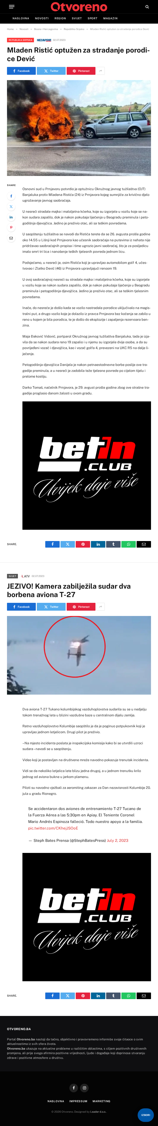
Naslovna (21, 18)
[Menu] (11, 6)
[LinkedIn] (11, 217)
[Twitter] (11, 206)
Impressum (78, 1101)
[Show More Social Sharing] (100, 71)
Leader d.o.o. (98, 1111)
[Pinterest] (11, 227)
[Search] (147, 6)
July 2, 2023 (117, 840)
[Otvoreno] (79, 6)
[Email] (11, 238)
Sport (93, 18)
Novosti (42, 18)
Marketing (101, 1101)
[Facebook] (11, 196)
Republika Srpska (20, 40)
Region (60, 18)
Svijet (77, 18)
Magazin (110, 18)
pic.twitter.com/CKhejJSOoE (53, 828)
